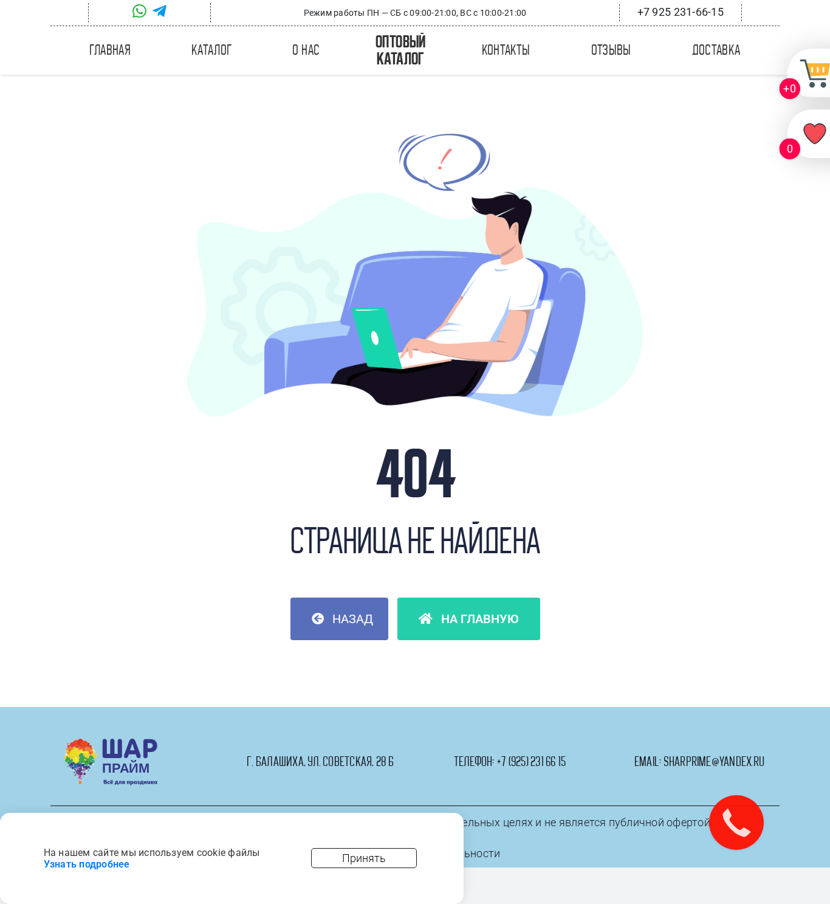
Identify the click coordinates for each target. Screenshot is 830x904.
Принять (364, 858)
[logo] (111, 743)
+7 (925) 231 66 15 (531, 761)
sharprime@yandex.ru (714, 761)
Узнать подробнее (87, 864)
